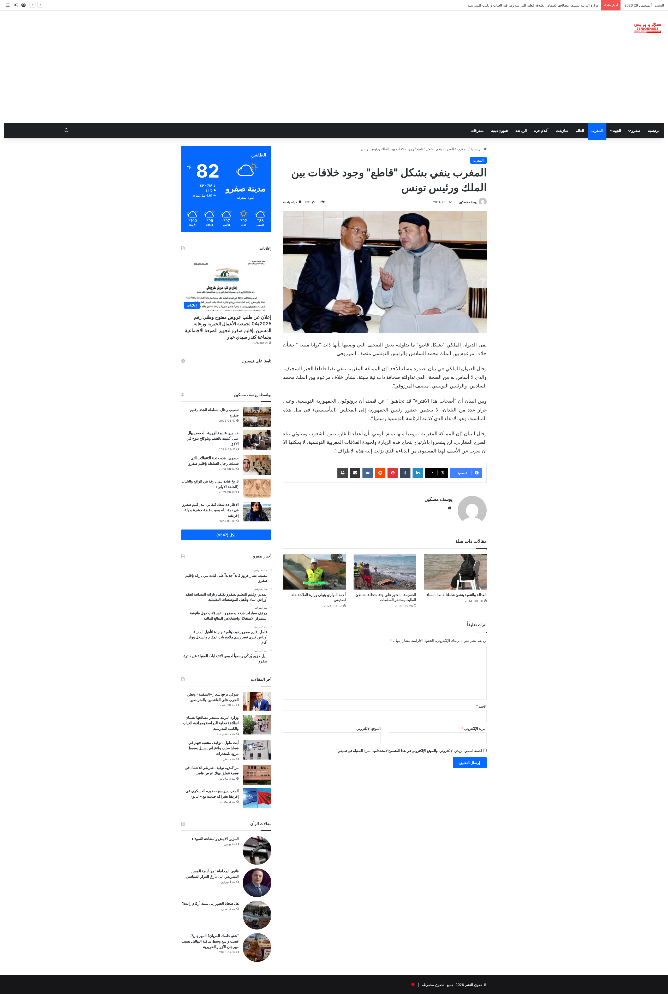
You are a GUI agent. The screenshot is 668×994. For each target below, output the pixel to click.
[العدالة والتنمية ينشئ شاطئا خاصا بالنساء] (455, 571)
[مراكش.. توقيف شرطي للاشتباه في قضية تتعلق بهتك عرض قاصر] (257, 775)
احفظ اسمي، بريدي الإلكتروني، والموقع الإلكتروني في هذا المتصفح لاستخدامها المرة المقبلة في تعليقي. (409, 751)
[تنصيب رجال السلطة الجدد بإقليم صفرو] (257, 417)
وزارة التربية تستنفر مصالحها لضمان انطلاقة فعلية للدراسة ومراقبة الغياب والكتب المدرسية (211, 723)
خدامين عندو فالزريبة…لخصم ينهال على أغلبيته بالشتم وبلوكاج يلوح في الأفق (213, 438)
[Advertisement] (334, 83)
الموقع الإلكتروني (368, 728)
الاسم (481, 706)
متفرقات (477, 130)
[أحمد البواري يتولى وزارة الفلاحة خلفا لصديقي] (314, 571)
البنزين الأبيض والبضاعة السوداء (215, 838)
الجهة (617, 130)
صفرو (635, 130)
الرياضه (521, 130)
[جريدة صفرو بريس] (647, 27)
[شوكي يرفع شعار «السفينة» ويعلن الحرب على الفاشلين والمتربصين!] (257, 701)
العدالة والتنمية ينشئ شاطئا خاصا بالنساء (456, 594)
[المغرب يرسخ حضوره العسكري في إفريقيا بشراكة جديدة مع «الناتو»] (257, 798)
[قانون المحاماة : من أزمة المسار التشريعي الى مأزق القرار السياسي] (257, 882)
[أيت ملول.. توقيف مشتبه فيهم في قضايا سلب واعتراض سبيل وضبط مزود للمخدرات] (257, 750)
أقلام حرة (541, 130)
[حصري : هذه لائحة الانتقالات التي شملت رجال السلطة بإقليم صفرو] (257, 465)
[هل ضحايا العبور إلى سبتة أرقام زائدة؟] (257, 915)
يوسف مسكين (468, 202)
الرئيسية (654, 130)
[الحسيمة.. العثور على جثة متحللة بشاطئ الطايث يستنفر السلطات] (385, 571)
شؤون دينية (499, 130)
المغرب (597, 130)
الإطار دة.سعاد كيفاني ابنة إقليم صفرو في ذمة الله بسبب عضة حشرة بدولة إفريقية (210, 509)
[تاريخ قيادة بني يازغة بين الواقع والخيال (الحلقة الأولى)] (257, 488)
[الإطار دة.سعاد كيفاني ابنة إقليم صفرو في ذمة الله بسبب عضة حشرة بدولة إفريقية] (257, 511)
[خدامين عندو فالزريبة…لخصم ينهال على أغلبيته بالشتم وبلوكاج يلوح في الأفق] (257, 440)
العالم (580, 130)
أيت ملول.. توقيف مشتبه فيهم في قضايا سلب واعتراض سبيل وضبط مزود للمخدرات (213, 748)
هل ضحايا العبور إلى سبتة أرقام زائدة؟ (210, 903)
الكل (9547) (226, 535)
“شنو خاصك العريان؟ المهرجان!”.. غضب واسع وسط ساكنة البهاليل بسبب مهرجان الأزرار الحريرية (210, 941)
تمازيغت (562, 130)
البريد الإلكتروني (474, 728)
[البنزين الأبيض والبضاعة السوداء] (257, 850)
